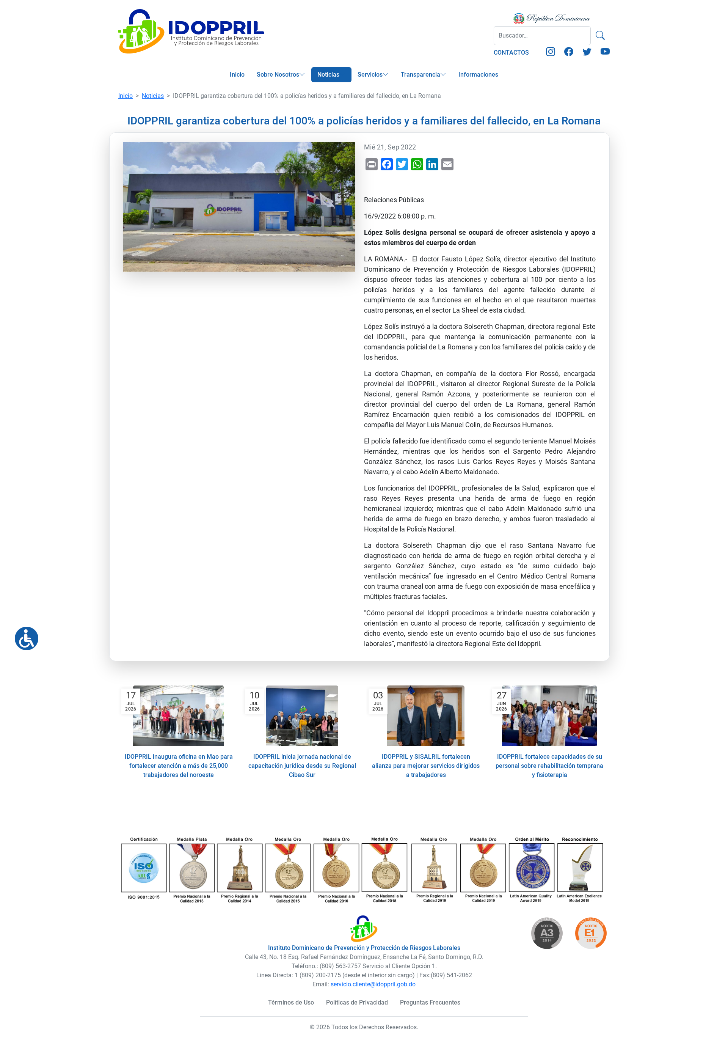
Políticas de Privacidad (357, 1002)
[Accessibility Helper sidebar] (23, 635)
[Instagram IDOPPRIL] (550, 53)
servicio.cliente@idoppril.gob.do (373, 984)
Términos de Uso (291, 1002)
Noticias (328, 74)
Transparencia (420, 74)
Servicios (370, 74)
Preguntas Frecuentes (430, 1002)
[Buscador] (600, 35)
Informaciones (478, 74)
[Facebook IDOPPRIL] (568, 53)
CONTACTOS (511, 52)
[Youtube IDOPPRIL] (605, 53)
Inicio (237, 74)
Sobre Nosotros (278, 74)
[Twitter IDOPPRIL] (587, 53)
